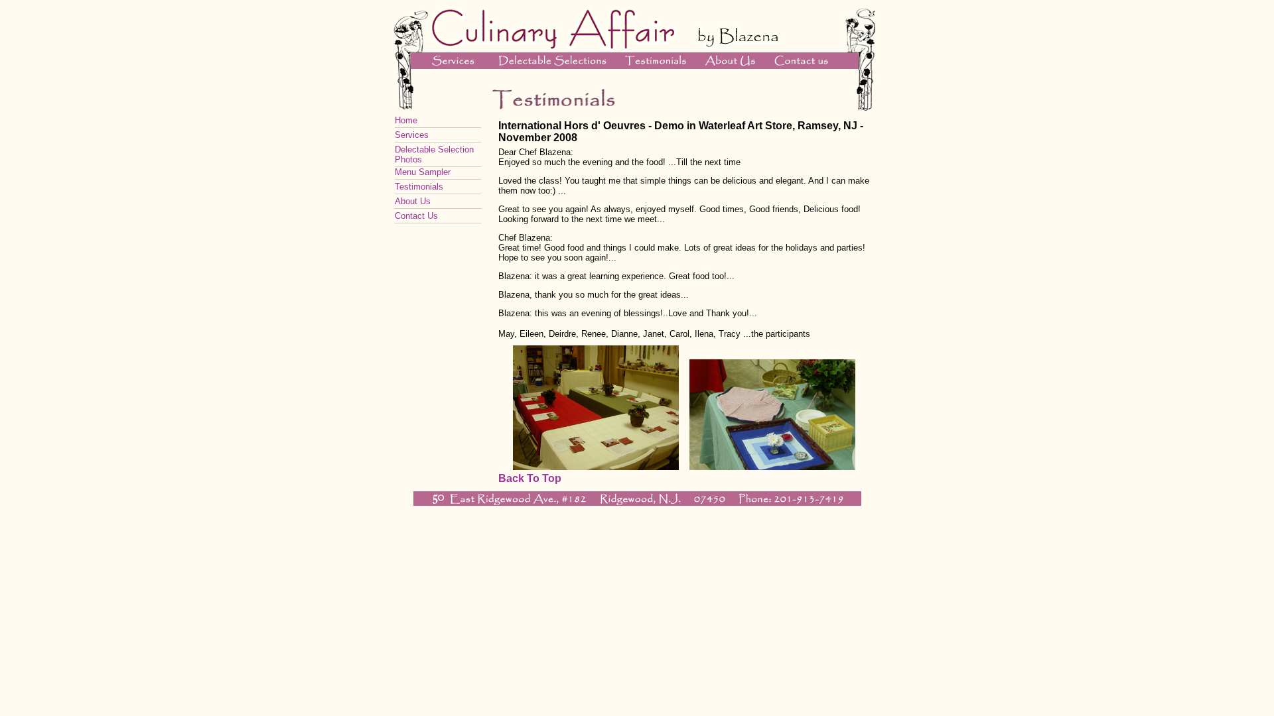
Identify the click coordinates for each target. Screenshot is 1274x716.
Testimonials (419, 187)
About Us (413, 201)
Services (412, 135)
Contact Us (416, 216)
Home (406, 120)
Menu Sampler (423, 172)
